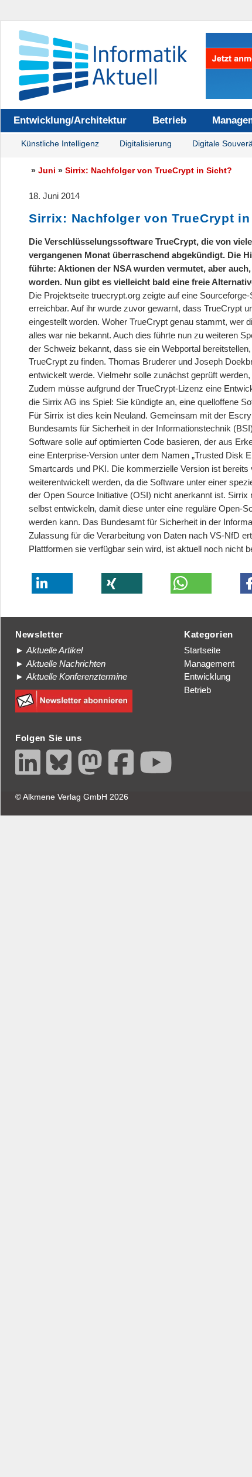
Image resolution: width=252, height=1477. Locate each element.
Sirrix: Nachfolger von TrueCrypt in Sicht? (148, 170)
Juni (47, 170)
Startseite (202, 650)
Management (209, 664)
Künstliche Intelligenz (60, 143)
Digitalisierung (146, 143)
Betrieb (169, 120)
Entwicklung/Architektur (70, 120)
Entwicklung (207, 676)
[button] (52, 583)
